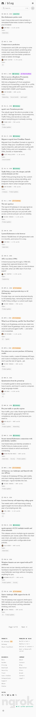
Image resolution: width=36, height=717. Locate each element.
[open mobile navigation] (32, 3)
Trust (3, 673)
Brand (21, 673)
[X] (5, 695)
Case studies (6, 675)
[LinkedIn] (11, 695)
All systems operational (25, 706)
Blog (20, 665)
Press (21, 670)
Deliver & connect (25, 646)
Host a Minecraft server (25, 650)
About (21, 660)
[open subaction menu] (32, 8)
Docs (3, 660)
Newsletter (23, 667)
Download (5, 667)
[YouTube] (13, 695)
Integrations (6, 678)
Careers (22, 675)
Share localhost (7, 647)
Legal (21, 678)
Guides (4, 662)
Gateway (4, 644)
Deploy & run (23, 644)
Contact (22, 662)
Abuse (3, 683)
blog (10, 3)
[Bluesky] (8, 695)
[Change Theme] (3, 710)
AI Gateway (7, 641)
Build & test (23, 641)
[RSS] (16, 695)
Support (4, 681)
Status (4, 686)
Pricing (4, 665)
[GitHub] (2, 695)
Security (5, 670)
